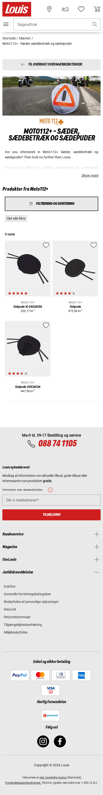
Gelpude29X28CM (27, 387)
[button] (95, 24)
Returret (10, 609)
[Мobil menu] (6, 24)
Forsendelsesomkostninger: (23, 782)
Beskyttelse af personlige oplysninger (31, 602)
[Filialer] (49, 9)
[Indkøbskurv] (97, 9)
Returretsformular (17, 617)
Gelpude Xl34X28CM (27, 306)
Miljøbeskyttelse (16, 632)
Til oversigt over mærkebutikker (55, 65)
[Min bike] (65, 9)
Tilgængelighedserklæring (23, 625)
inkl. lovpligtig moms (53, 777)
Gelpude (75, 306)
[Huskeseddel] (81, 9)
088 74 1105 (57, 444)
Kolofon (10, 586)
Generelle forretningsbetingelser (27, 594)
